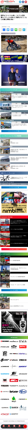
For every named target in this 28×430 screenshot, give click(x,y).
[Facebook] (12, 29)
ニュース (3, 427)
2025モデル (14, 184)
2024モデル (23, 184)
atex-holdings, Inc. (12, 421)
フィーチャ (9, 427)
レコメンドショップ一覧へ (14, 131)
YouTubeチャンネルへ (14, 249)
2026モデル (4, 184)
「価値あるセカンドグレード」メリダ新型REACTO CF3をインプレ (19, 178)
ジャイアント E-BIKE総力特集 (8, 33)
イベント (19, 427)
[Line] (15, 29)
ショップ (14, 427)
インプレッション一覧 (14, 187)
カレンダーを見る (14, 290)
